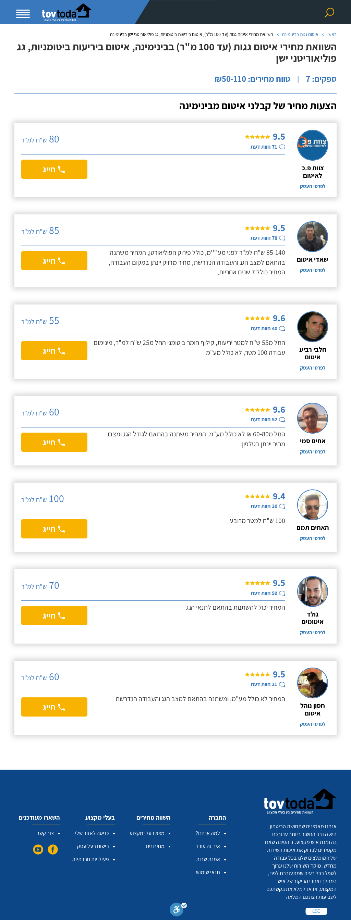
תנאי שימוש (208, 872)
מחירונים (155, 846)
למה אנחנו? (208, 833)
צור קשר (45, 833)
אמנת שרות (208, 859)
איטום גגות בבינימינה (300, 34)
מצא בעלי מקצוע (147, 833)
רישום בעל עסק (93, 846)
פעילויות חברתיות (90, 859)
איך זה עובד (207, 846)
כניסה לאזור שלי (92, 833)
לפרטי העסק (312, 186)
